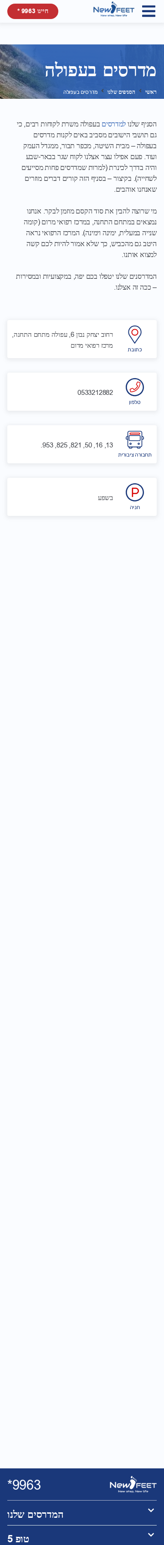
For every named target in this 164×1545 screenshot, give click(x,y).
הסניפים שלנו (121, 92)
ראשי (151, 92)
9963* (24, 1485)
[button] (149, 11)
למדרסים (114, 124)
